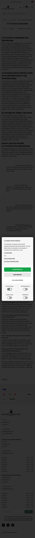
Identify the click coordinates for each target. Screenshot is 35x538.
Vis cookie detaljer (17, 280)
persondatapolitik (9, 258)
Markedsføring (25, 286)
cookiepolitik (8, 253)
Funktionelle (9, 295)
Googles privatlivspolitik (11, 261)
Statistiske (25, 295)
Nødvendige (9, 286)
